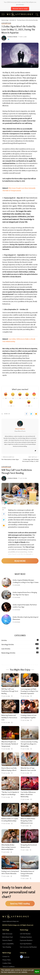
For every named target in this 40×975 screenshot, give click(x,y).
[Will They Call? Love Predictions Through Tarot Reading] (10, 680)
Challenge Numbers (26, 937)
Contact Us (5, 956)
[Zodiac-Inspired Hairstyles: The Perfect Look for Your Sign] (6, 607)
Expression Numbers (26, 940)
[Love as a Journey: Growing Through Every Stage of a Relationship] (30, 733)
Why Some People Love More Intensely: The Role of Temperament (9, 744)
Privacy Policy (6, 960)
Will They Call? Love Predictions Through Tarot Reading (9, 691)
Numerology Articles (8, 653)
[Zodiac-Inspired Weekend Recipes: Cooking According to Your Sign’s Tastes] (6, 582)
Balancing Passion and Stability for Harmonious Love (9, 717)
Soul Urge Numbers (26, 943)
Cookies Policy (6, 963)
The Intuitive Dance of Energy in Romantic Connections (27, 873)
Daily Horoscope (7, 933)
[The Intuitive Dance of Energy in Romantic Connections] (30, 862)
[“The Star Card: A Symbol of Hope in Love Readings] (10, 783)
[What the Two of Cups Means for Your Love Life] (30, 759)
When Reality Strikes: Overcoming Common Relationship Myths (8, 847)
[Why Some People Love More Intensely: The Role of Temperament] (10, 733)
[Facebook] (26, 414)
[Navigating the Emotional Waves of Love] (30, 836)
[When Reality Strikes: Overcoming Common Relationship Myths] (10, 836)
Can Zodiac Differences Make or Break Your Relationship (28, 794)
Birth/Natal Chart (7, 937)
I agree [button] (37, 971)
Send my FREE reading (20, 903)
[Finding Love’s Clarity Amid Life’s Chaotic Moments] (10, 862)
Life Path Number (25, 933)
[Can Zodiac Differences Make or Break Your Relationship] (30, 783)
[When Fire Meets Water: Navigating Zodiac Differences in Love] (30, 810)
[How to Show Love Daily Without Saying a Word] (10, 759)
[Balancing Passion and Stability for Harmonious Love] (10, 706)
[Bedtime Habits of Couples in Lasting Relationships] (10, 810)
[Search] (36, 14)
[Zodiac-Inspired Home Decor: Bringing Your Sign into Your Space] (6, 595)
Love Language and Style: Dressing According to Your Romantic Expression (29, 691)
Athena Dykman (12, 36)
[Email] (36, 414)
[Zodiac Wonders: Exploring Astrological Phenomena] (6, 619)
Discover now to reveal (20, 8)
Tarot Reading (6, 947)
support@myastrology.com (10, 921)
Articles (4, 640)
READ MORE (20, 561)
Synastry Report (7, 940)
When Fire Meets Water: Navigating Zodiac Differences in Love (28, 821)
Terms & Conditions (8, 966)
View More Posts (20, 431)
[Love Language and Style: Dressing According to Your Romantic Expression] (30, 680)
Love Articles (6, 23)
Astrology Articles (7, 644)
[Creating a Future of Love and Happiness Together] (30, 706)
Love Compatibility (8, 943)
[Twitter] (8, 39)
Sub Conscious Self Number (28, 947)
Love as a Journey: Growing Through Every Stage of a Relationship (29, 744)
